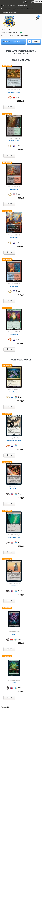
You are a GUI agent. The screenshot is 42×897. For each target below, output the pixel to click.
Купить (9, 107)
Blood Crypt (14, 189)
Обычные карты (21, 60)
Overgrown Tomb (14, 140)
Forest (14, 683)
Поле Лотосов (13, 392)
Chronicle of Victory (14, 92)
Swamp (14, 634)
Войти (27, 2)
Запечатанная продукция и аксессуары (21, 52)
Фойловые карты (21, 360)
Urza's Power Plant (14, 537)
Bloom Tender (14, 334)
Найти (36, 42)
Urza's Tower (14, 586)
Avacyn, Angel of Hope (14, 440)
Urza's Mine (14, 489)
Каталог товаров (11, 42)
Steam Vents (14, 237)
